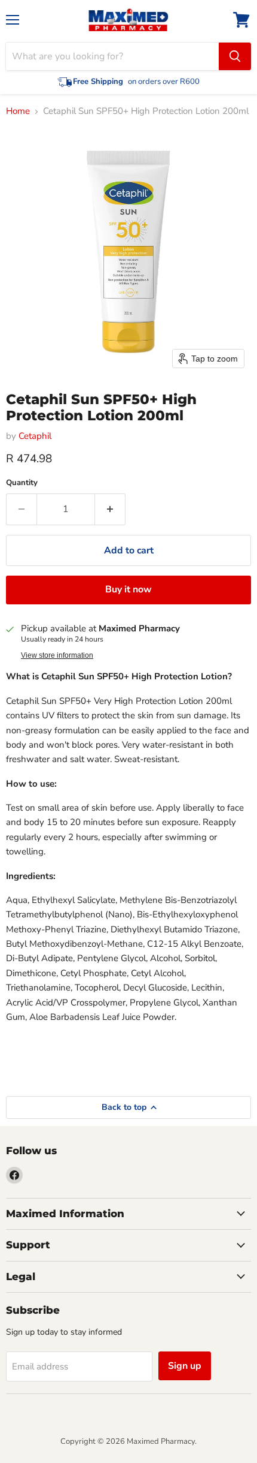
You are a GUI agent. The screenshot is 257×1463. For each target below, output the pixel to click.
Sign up (184, 1365)
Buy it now (128, 589)
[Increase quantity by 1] (110, 509)
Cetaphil (35, 436)
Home (18, 111)
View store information (57, 655)
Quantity (22, 482)
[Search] (235, 56)
